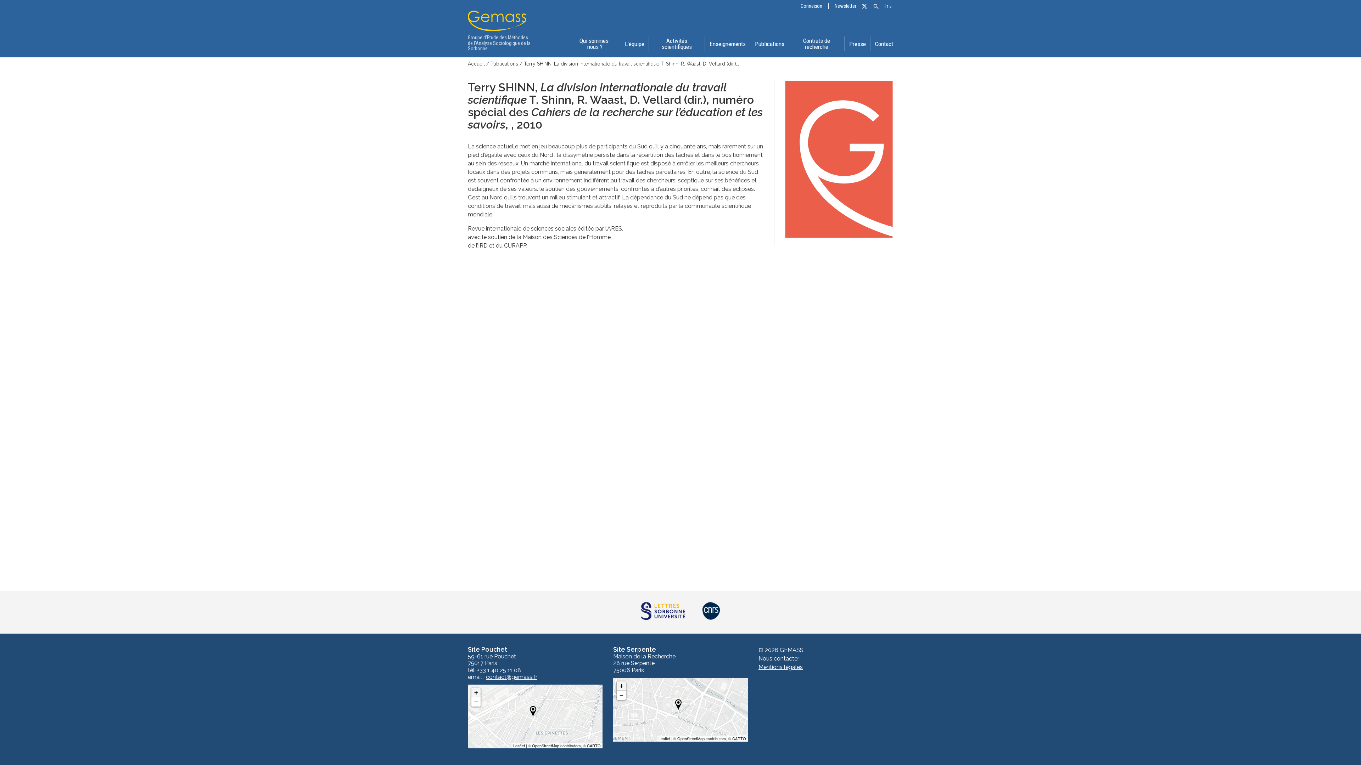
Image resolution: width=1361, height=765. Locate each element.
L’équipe (634, 43)
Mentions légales (780, 667)
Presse (857, 43)
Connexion (811, 6)
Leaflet (519, 745)
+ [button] (476, 692)
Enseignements (728, 43)
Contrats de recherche (816, 43)
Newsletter (845, 6)
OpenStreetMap (545, 745)
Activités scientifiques (677, 43)
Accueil (476, 64)
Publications (769, 43)
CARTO (594, 745)
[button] (876, 7)
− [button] (476, 702)
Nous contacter (778, 658)
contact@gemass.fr (511, 677)
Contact (884, 43)
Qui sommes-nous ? (594, 43)
